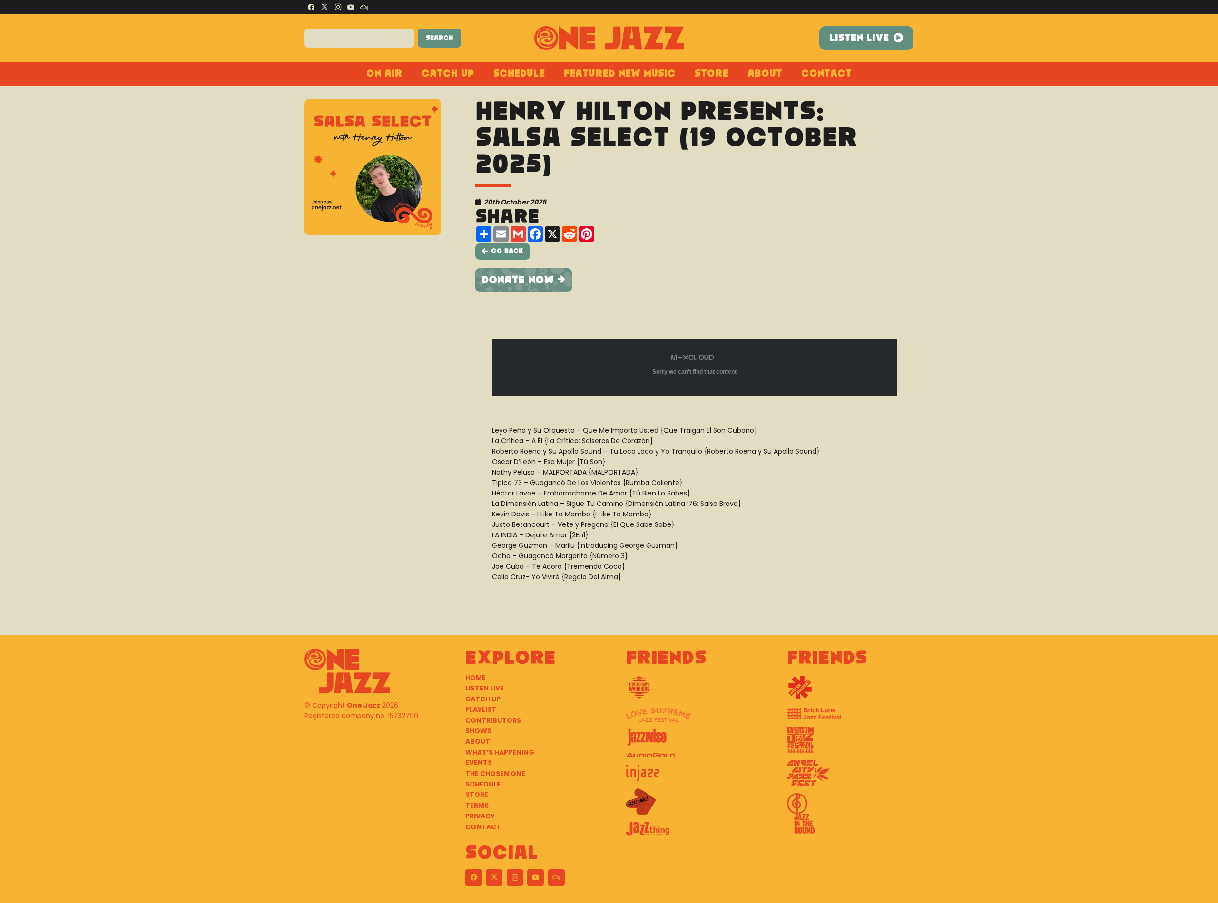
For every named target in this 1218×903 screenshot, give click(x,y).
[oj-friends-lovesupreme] (689, 718)
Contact (483, 827)
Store (476, 794)
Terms (477, 805)
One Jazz (363, 705)
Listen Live (484, 688)
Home (475, 677)
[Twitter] (324, 7)
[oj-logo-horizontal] (609, 38)
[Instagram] (337, 7)
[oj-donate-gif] (694, 280)
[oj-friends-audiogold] (689, 759)
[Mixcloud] (364, 7)
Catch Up (483, 699)
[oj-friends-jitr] (850, 817)
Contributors (493, 720)
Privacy (480, 816)
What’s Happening (499, 752)
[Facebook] (311, 7)
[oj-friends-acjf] (850, 776)
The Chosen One (495, 773)
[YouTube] (351, 7)
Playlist (480, 709)
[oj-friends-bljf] (850, 717)
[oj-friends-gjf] (850, 743)
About (477, 741)
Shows (478, 731)
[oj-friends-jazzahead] (689, 805)
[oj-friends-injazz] (689, 776)
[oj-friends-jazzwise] (689, 741)
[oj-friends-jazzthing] (689, 832)
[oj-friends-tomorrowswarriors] (689, 691)
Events (478, 762)
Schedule (483, 784)
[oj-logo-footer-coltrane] (347, 671)
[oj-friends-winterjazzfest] (850, 691)
